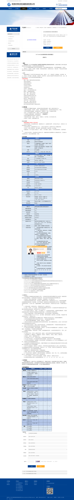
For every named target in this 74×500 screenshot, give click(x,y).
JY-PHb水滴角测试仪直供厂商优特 (30, 473)
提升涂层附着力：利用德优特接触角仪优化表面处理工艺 (13, 71)
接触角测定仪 (49, 27)
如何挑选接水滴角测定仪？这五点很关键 (13, 65)
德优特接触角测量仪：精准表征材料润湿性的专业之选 (13, 73)
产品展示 (45, 27)
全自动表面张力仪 (18, 484)
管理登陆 (55, 497)
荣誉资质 (8, 484)
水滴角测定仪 (10, 38)
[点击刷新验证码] (37, 461)
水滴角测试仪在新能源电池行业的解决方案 (13, 63)
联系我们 (51, 8)
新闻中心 (26, 481)
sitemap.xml (11, 498)
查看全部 (13, 48)
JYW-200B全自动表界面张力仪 (19, 490)
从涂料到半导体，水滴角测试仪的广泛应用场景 (13, 67)
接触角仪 (9, 43)
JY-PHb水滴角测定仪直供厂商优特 (30, 471)
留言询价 (58, 47)
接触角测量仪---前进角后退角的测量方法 (13, 77)
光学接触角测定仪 (11, 36)
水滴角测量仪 (10, 45)
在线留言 (44, 8)
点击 (18, 34)
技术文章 (37, 8)
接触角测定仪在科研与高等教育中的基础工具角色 (13, 75)
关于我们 (17, 8)
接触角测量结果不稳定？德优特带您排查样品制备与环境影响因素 (13, 69)
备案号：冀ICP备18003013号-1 (41, 497)
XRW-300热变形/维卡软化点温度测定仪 (19, 487)
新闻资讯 (30, 8)
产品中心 (23, 8)
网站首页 (10, 8)
